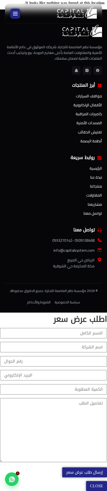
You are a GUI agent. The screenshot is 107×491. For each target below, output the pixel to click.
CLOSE (96, 486)
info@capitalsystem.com (74, 250)
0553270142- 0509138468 (73, 241)
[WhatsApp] (12, 479)
